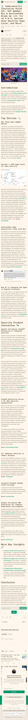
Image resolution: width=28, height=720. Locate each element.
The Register (9, 476)
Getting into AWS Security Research (14, 550)
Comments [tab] (4, 634)
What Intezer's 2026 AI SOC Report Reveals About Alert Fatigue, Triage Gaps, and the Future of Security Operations (10, 659)
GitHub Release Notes (12, 447)
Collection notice (20, 710)
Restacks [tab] (10, 634)
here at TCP (21, 198)
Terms (14, 710)
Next (23, 622)
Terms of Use (21, 701)
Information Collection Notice (18, 702)
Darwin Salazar (7, 30)
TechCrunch (9, 539)
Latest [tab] (6, 651)
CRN (12, 267)
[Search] (25, 651)
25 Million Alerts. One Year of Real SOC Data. (10, 655)
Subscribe (20, 2)
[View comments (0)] (7, 34)
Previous (5, 622)
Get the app (20, 713)
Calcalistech (18, 267)
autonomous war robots (14, 100)
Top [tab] (2, 651)
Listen (25, 31)
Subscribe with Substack (15, 697)
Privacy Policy (11, 701)
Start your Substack (10, 713)
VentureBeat (4, 220)
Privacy (10, 710)
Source (19, 158)
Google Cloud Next (21, 111)
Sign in (25, 2)
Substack (7, 717)
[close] (24, 670)
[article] (14, 659)
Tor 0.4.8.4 (4, 463)
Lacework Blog (10, 496)
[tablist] (7, 634)
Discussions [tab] (11, 651)
